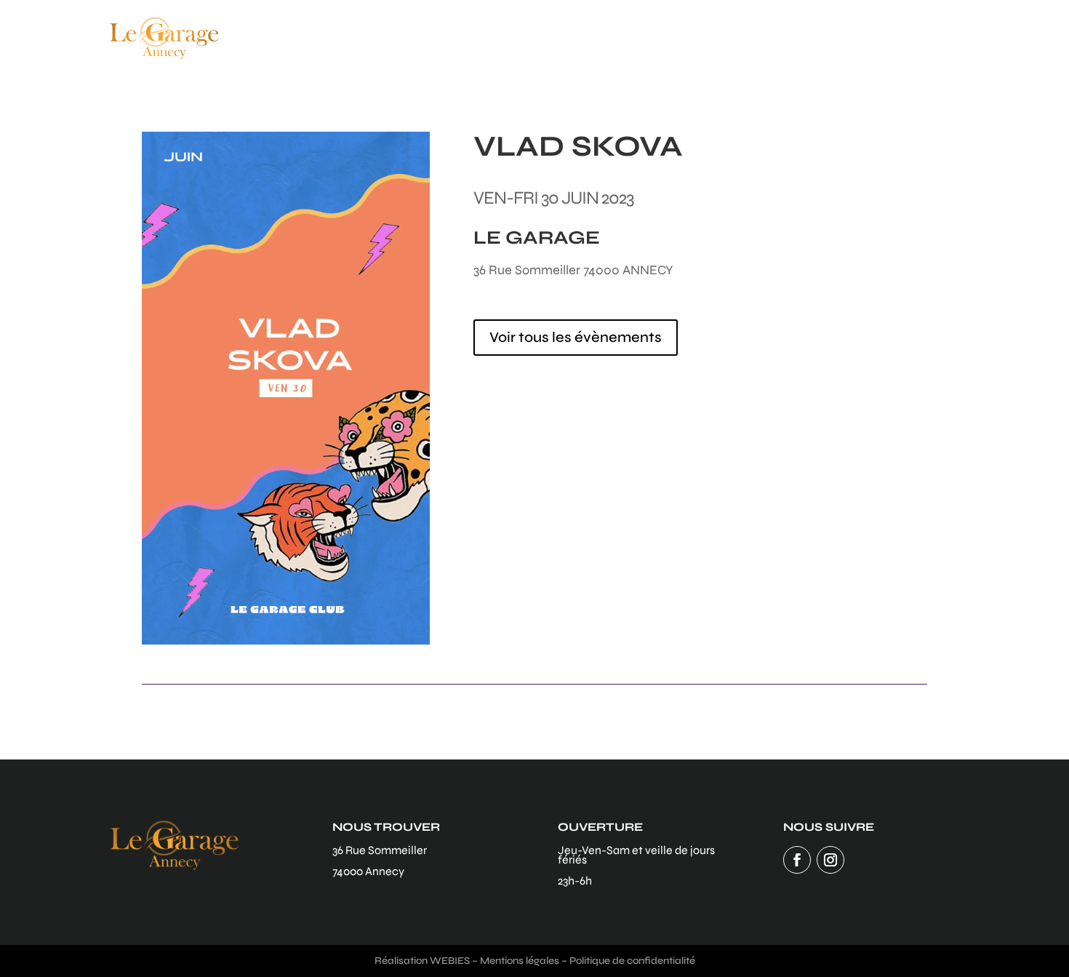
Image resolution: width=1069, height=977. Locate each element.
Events (767, 37)
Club (713, 37)
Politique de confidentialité (632, 960)
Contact (934, 37)
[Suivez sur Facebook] (797, 860)
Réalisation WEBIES (422, 960)
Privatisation (848, 37)
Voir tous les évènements (575, 337)
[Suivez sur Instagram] (830, 860)
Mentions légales (519, 960)
